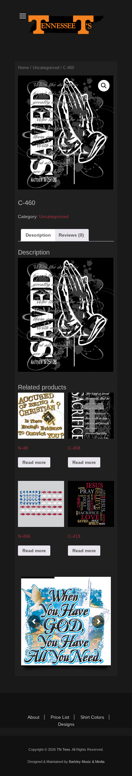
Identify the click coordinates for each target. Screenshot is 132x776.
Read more (34, 462)
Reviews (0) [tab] (71, 235)
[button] (104, 85)
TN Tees (63, 749)
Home (23, 67)
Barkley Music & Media (86, 762)
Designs (66, 724)
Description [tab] (38, 235)
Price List (60, 717)
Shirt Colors (92, 717)
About (33, 717)
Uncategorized (46, 67)
